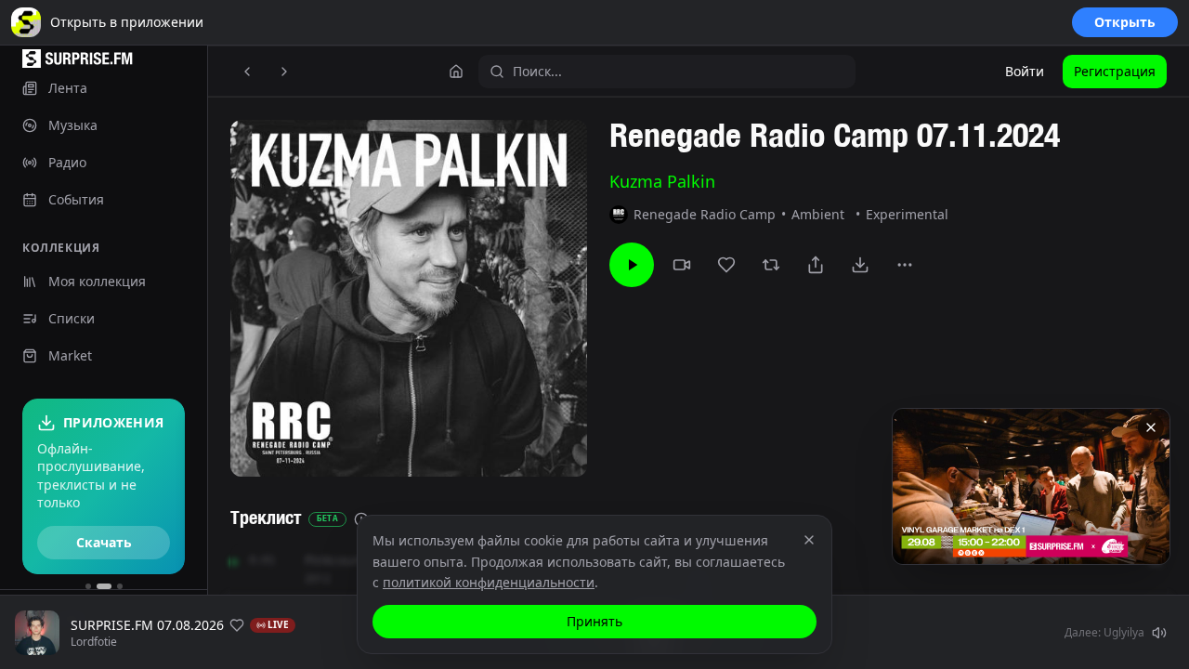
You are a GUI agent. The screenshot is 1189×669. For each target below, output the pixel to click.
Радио (67, 162)
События (76, 199)
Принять (594, 621)
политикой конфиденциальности (488, 582)
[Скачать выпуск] (860, 265)
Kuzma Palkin (662, 181)
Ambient (817, 214)
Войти (1024, 71)
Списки (71, 318)
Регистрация (1115, 71)
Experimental (907, 214)
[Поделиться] (815, 265)
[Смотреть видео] (682, 265)
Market (70, 355)
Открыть (1125, 22)
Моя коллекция (97, 281)
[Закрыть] (1151, 427)
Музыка (73, 125)
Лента (67, 88)
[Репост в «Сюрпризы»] (771, 265)
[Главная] (456, 71)
